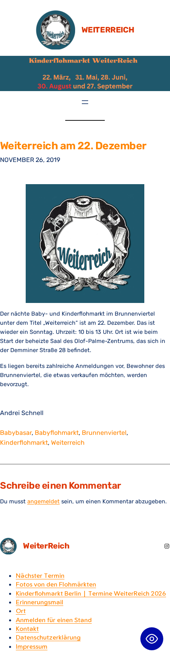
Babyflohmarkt (57, 432)
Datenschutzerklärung (48, 637)
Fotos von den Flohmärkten (56, 584)
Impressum (31, 646)
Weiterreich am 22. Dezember (73, 146)
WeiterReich (107, 29)
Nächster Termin (40, 575)
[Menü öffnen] (85, 102)
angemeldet (43, 501)
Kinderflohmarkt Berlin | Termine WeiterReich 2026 (91, 593)
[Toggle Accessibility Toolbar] (152, 639)
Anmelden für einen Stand (54, 620)
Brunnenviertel (104, 432)
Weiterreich (68, 442)
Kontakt (27, 628)
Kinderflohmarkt (24, 442)
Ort (21, 611)
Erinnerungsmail (39, 602)
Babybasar (16, 432)
